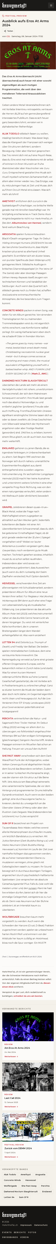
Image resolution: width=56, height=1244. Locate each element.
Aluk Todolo (10, 1174)
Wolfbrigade (10, 1186)
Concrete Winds (12, 1180)
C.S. (8, 36)
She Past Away (29, 1186)
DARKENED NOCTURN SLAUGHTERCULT (25, 380)
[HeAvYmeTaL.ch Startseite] (14, 5)
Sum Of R (23, 1197)
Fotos (32, 1232)
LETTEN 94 (8, 642)
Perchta (45, 1186)
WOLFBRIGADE (10, 917)
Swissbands (10, 1237)
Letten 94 (9, 1197)
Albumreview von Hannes (26, 223)
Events (7, 1232)
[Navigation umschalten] (51, 5)
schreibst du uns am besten (28, 996)
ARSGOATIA (9, 234)
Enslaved (47, 1191)
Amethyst (26, 1174)
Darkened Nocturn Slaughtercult (21, 1191)
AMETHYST (8, 201)
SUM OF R (7, 823)
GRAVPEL (7, 507)
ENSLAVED (8, 448)
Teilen (10, 31)
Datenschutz (41, 1225)
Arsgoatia (40, 1174)
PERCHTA (7, 718)
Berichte (20, 1232)
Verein (24, 1237)
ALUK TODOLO (10, 133)
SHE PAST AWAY (11, 756)
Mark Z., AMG (39, 373)
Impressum (26, 1225)
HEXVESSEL (8, 583)
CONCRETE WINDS (13, 310)
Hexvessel (30, 1180)
